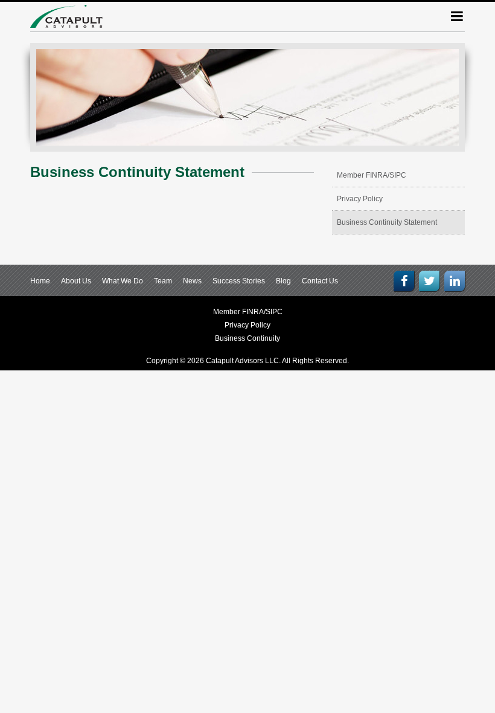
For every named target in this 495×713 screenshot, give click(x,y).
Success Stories (238, 281)
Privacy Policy (360, 199)
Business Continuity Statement (387, 222)
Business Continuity (247, 338)
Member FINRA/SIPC (371, 175)
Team (163, 281)
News (192, 281)
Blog (283, 281)
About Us (76, 281)
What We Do (122, 281)
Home (40, 281)
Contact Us (320, 281)
